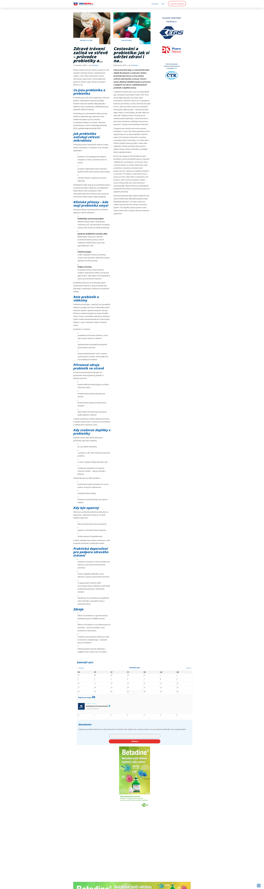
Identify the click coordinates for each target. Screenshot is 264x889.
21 (144, 687)
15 (161, 683)
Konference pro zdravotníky (97, 706)
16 (177, 683)
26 (111, 691)
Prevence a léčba (86, 40)
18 (95, 687)
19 (111, 687)
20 (128, 687)
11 (95, 683)
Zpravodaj (154, 4)
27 (78, 675)
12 (111, 683)
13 (128, 683)
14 (144, 683)
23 (177, 687)
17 (78, 687)
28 (95, 675)
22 (161, 687)
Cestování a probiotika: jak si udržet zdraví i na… (131, 54)
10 (78, 683)
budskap (94, 65)
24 (78, 691)
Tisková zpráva (126, 40)
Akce (163, 4)
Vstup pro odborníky (177, 4)
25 (95, 691)
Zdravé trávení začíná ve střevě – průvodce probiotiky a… (90, 54)
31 (144, 675)
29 (111, 675)
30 (128, 675)
